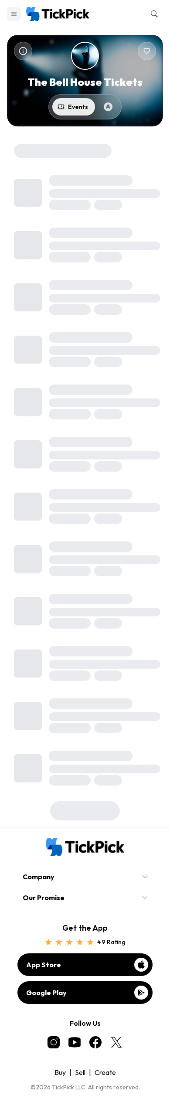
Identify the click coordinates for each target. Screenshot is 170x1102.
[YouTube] (75, 1042)
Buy (60, 1072)
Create (105, 1072)
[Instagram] (54, 1042)
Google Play (46, 992)
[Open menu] (14, 14)
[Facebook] (95, 1042)
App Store (43, 964)
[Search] (153, 14)
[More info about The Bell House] (23, 51)
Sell (80, 1072)
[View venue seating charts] (108, 107)
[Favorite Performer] (147, 51)
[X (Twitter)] (116, 1042)
